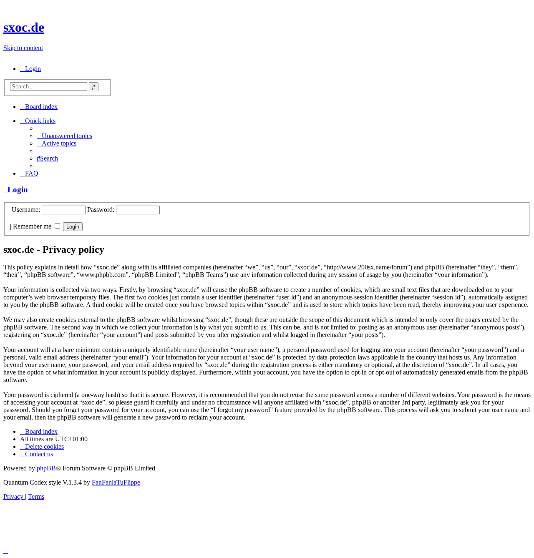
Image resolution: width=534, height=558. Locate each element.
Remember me (33, 226)
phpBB (46, 468)
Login (15, 189)
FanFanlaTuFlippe (116, 482)
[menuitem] (30, 68)
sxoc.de (23, 27)
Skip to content (23, 47)
